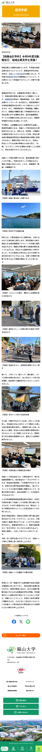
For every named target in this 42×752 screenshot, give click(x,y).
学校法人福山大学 (30, 686)
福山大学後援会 (12, 686)
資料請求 (22, 700)
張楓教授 (8, 99)
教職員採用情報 (12, 690)
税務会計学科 (12, 76)
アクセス (22, 706)
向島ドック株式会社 (16, 73)
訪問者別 (13, 750)
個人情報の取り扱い (12, 681)
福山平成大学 (30, 690)
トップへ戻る (21, 635)
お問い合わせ (22, 712)
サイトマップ (30, 681)
